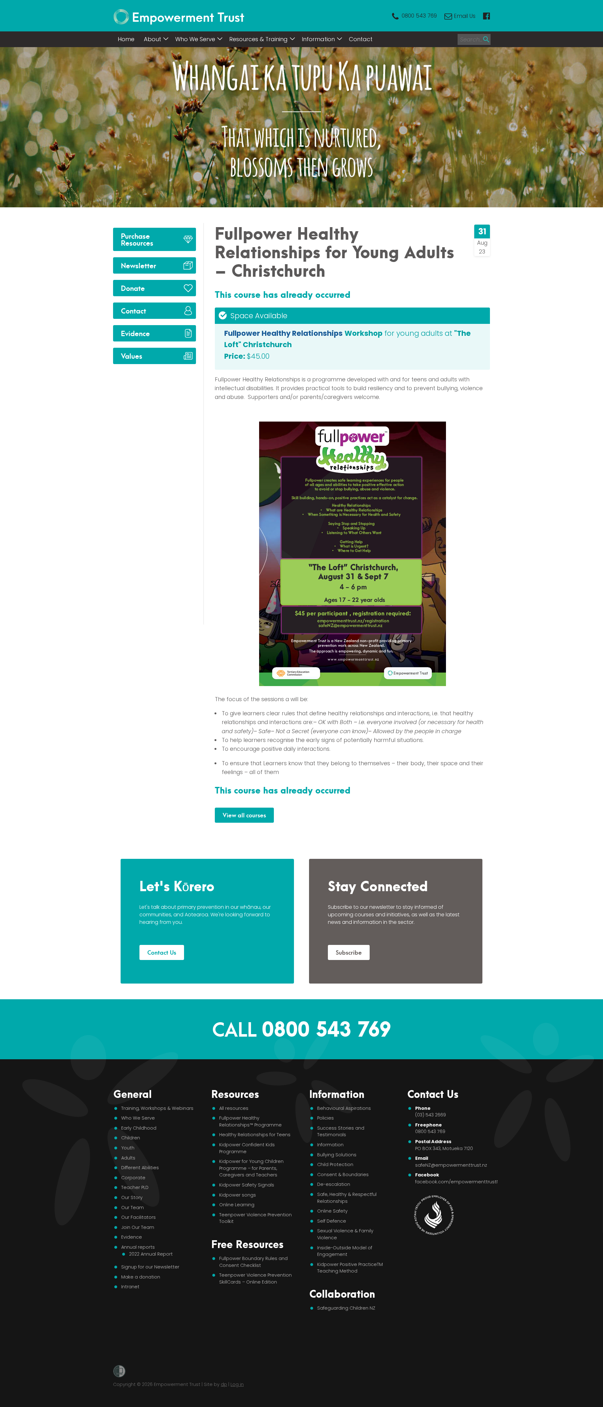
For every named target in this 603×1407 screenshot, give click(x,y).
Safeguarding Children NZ (346, 1308)
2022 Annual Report (151, 1254)
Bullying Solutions (336, 1155)
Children (130, 1138)
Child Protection (335, 1164)
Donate (133, 287)
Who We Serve (195, 39)
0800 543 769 (419, 16)
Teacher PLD (135, 1187)
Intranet (130, 1287)
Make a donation (140, 1277)
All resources (233, 1108)
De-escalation (333, 1184)
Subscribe (349, 952)
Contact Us (161, 952)
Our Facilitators (138, 1217)
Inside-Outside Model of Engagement (344, 1251)
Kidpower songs (237, 1195)
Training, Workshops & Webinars (157, 1108)
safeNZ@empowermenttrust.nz (451, 1165)
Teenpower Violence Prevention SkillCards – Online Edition (255, 1278)
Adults (128, 1158)
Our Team (132, 1207)
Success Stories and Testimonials (340, 1131)
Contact (360, 39)
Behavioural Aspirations (344, 1108)
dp (224, 1384)
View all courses (244, 814)
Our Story (132, 1197)
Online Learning (236, 1205)
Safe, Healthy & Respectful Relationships (347, 1197)
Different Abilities (140, 1167)
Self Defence (331, 1221)
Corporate (133, 1178)
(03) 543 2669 (430, 1115)
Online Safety (332, 1211)
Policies (325, 1118)
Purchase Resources (137, 239)
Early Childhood (138, 1128)
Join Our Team (137, 1227)
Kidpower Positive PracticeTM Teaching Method (350, 1267)
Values (131, 355)
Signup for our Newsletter (150, 1267)
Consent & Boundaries (343, 1174)
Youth (127, 1148)
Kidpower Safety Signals (246, 1185)
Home (126, 39)
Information (318, 39)
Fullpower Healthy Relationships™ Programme (250, 1121)
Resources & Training (258, 39)
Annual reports (138, 1247)
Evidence (135, 332)
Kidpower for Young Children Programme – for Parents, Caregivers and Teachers (251, 1168)
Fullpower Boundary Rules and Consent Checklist (253, 1261)
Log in (237, 1384)
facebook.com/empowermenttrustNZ (458, 1182)
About (152, 39)
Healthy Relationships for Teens (255, 1135)
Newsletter (138, 264)
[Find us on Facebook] (486, 16)
